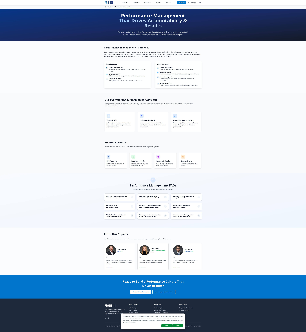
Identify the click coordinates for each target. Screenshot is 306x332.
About (167, 2)
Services (125, 2)
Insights (158, 2)
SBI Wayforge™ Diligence (161, 312)
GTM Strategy (133, 308)
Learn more (109, 267)
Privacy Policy (175, 318)
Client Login (193, 2)
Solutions (135, 2)
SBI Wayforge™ (158, 308)
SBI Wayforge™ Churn (160, 310)
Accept (166, 325)
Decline (177, 325)
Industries (146, 2)
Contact (182, 2)
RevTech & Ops (133, 310)
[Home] (105, 6)
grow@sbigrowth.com (187, 308)
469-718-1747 (185, 310)
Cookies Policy (197, 326)
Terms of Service (187, 326)
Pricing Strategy (133, 312)
